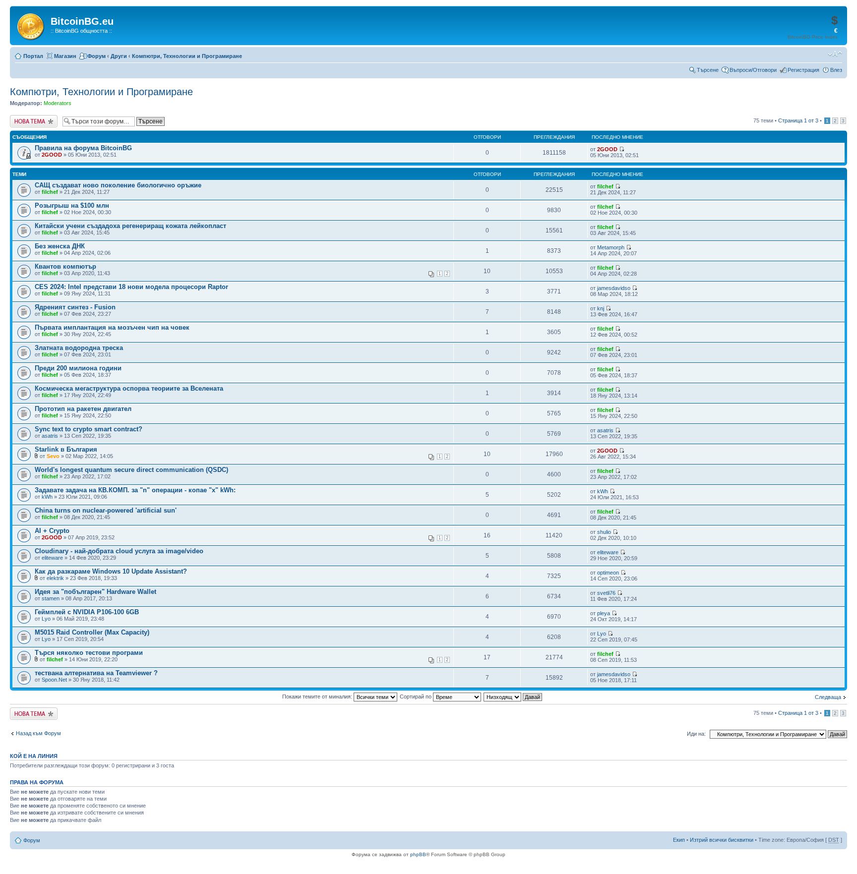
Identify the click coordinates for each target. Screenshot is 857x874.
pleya (603, 613)
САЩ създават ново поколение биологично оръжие (118, 185)
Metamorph (610, 247)
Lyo (46, 619)
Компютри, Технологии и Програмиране (187, 56)
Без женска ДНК (60, 246)
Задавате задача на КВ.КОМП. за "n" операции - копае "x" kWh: (135, 490)
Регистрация (803, 70)
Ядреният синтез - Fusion (75, 307)
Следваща (828, 697)
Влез (836, 70)
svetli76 (606, 593)
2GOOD (52, 155)
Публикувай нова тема (32, 121)
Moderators (57, 103)
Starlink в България (66, 449)
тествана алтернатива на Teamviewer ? (96, 673)
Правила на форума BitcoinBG (83, 148)
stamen (51, 598)
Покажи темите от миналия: (318, 696)
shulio (604, 532)
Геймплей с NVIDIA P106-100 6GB (87, 612)
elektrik (55, 578)
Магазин (65, 56)
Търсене (708, 70)
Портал (33, 56)
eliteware (52, 558)
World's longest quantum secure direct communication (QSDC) (131, 469)
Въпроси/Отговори (753, 70)
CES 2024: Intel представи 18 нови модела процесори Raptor (131, 287)
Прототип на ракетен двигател (83, 408)
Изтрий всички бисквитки (721, 840)
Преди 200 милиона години (78, 368)
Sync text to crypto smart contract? (88, 429)
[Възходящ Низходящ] (513, 696)
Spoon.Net (54, 680)
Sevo (53, 456)
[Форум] (31, 24)
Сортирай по (416, 696)
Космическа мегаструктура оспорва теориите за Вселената (129, 388)
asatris (50, 436)
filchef (50, 192)
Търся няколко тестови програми (89, 652)
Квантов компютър (65, 266)
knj (600, 308)
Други (119, 56)
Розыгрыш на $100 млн (72, 205)
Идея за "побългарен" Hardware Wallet (95, 591)
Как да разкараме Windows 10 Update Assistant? (111, 571)
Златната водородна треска (79, 347)
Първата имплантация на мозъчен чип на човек (112, 327)
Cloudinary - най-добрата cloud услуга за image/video (119, 551)
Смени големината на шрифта (835, 54)
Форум (96, 56)
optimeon (608, 573)
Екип (679, 840)
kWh (47, 497)
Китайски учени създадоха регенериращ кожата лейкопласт (130, 226)
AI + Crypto (52, 530)
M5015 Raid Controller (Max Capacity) (92, 632)
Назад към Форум (38, 733)
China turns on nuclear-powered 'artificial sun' (106, 510)
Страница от (798, 120)
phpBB (418, 854)
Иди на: (696, 734)
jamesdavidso (613, 288)
